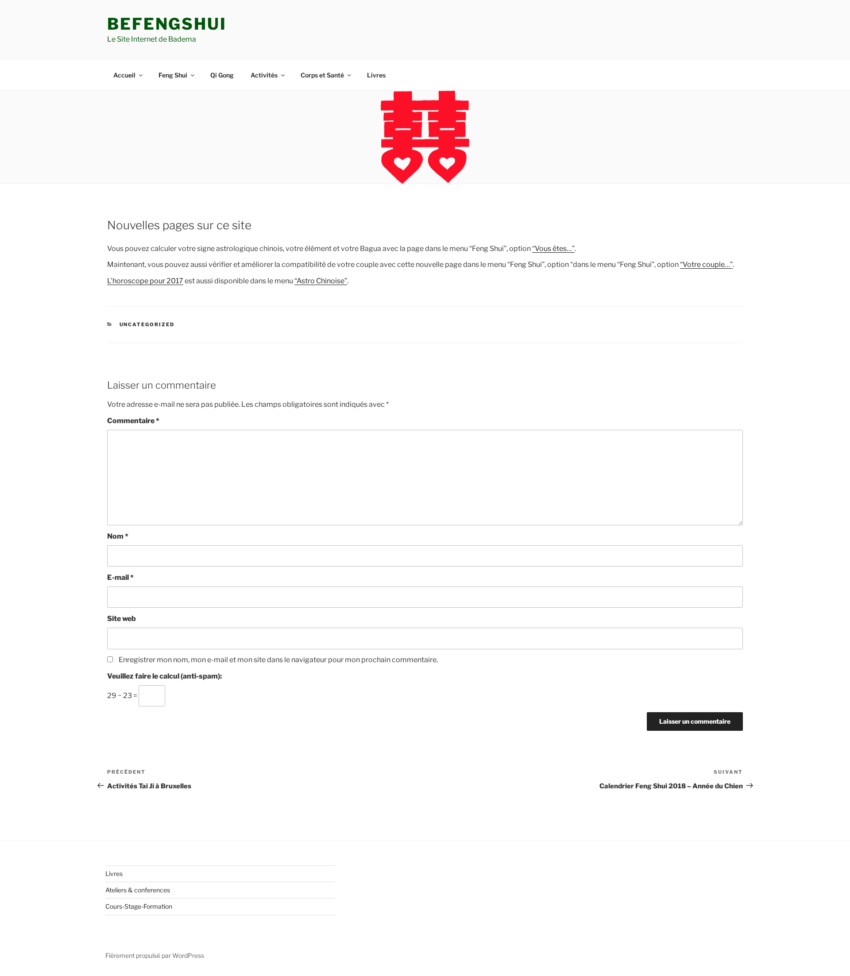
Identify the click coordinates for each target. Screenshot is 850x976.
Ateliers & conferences (137, 890)
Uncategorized (147, 324)
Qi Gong (222, 75)
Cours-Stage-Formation (138, 906)
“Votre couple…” (706, 264)
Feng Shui (172, 75)
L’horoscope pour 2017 (145, 281)
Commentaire (133, 421)
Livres (376, 75)
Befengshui (167, 24)
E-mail (120, 577)
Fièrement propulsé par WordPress (154, 955)
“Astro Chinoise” (320, 281)
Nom (117, 536)
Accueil (124, 75)
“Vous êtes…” (553, 248)
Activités (264, 75)
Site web (121, 618)
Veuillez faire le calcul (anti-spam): (164, 676)
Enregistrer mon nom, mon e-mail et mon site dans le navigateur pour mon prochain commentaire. (278, 660)
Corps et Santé (322, 75)
